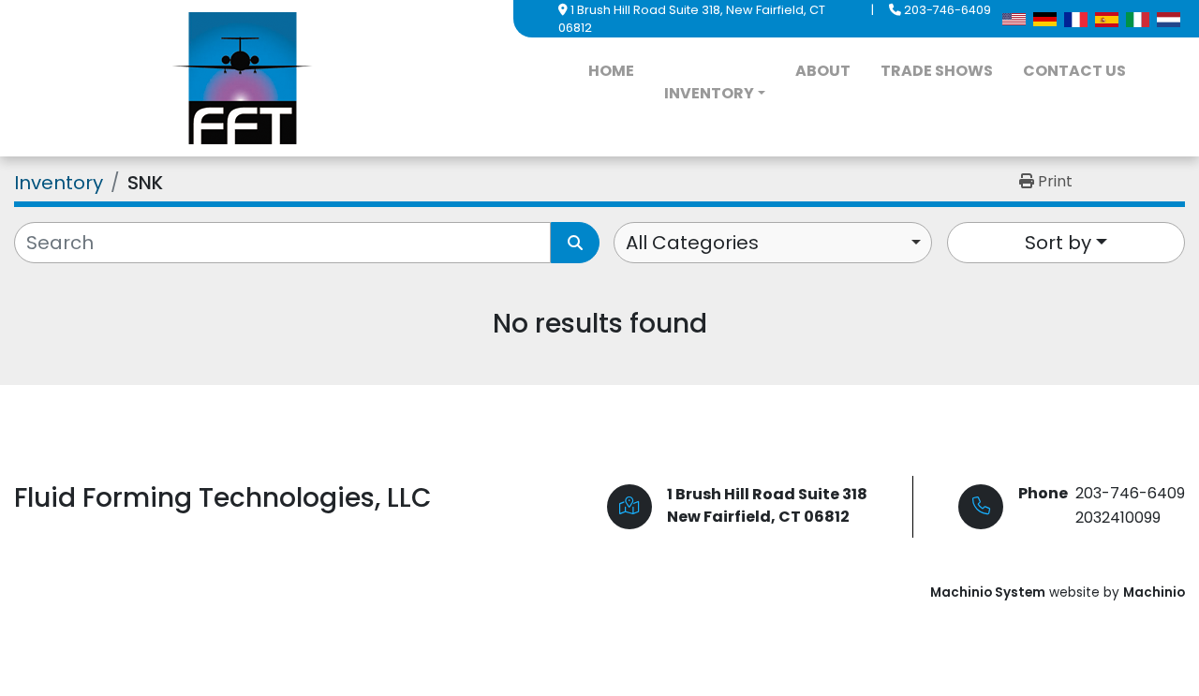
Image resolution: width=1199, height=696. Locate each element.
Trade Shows (937, 70)
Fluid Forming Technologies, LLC (223, 498)
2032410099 (1118, 517)
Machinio (1154, 592)
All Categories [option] (692, 243)
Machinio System (987, 592)
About (823, 70)
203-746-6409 (947, 10)
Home (611, 70)
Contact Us (1074, 70)
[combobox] (773, 242)
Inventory (709, 93)
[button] (714, 93)
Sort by (1058, 243)
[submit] (575, 242)
